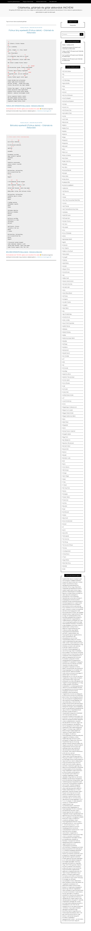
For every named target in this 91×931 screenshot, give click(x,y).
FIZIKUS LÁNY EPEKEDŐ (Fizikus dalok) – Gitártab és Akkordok (25, 106)
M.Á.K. (64, 404)
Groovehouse (66, 272)
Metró (64, 428)
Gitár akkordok (53, 1)
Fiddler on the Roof (67, 251)
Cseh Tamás (65, 206)
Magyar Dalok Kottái (28, 1)
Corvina (64, 203)
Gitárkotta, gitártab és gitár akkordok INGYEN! (45, 7)
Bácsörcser (65, 122)
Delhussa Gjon (66, 218)
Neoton (64, 452)
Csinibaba (65, 212)
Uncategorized (66, 551)
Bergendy (65, 143)
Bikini (63, 149)
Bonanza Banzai (66, 170)
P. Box (64, 482)
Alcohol (64, 92)
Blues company (66, 155)
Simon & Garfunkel (67, 521)
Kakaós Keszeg (66, 332)
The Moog (65, 542)
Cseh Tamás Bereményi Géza (70, 209)
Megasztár (65, 425)
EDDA (64, 236)
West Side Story (66, 563)
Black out (64, 152)
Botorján (64, 173)
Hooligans (65, 299)
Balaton (64, 125)
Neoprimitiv (65, 449)
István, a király (66, 320)
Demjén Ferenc (66, 221)
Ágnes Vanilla (65, 83)
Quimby (64, 503)
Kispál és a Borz (66, 374)
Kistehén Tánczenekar (68, 377)
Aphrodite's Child (66, 113)
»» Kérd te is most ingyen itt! (43, 111)
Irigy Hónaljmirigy (67, 314)
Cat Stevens (65, 191)
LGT (63, 398)
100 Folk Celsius (66, 71)
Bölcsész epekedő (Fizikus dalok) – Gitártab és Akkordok (31, 126)
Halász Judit (65, 278)
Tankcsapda (65, 536)
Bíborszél (64, 146)
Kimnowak (65, 368)
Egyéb (64, 242)
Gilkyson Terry (66, 269)
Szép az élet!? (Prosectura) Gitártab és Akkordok (72, 51)
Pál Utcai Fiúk (66, 488)
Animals (64, 104)
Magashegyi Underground (69, 407)
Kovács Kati (65, 392)
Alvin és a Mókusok (67, 95)
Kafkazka (64, 329)
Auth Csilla (65, 119)
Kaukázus (64, 347)
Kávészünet (65, 350)
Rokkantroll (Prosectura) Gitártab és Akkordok (72, 59)
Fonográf (64, 257)
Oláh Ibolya (65, 470)
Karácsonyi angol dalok (68, 338)
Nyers (63, 464)
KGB (63, 362)
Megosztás (73, 25)
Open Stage (65, 476)
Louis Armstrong (66, 401)
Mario (63, 419)
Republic (64, 506)
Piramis (64, 491)
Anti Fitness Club (66, 110)
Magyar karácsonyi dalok (69, 416)
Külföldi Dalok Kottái (41, 1)
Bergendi (64, 140)
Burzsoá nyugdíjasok (67, 185)
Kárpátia (64, 341)
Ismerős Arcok (66, 317)
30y (63, 74)
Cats (63, 194)
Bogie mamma (66, 161)
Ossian (64, 479)
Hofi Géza (65, 296)
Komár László (66, 380)
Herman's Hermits (67, 284)
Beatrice (64, 134)
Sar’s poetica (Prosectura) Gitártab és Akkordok (72, 55)
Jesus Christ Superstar (68, 323)
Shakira (64, 515)
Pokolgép (65, 494)
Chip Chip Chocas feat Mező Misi (71, 200)
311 (63, 77)
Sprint (63, 530)
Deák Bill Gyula (66, 215)
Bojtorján (64, 164)
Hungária (64, 305)
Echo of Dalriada (66, 233)
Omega (64, 473)
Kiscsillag (64, 371)
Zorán (63, 569)
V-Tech (64, 557)
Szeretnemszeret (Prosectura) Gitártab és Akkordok (71, 48)
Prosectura (65, 500)
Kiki (63, 365)
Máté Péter (65, 422)
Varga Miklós (65, 560)
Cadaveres (65, 188)
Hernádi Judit (66, 287)
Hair (63, 275)
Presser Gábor (66, 497)
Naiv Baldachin (66, 440)
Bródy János (65, 179)
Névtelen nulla (66, 458)
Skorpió (64, 524)
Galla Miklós (65, 263)
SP (63, 527)
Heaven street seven (68, 281)
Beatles (64, 131)
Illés (63, 311)
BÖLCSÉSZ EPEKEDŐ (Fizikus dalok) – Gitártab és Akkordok (24, 252)
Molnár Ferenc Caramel (68, 431)
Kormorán (65, 389)
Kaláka (64, 335)
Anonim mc (65, 107)
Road (63, 509)
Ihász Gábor (65, 308)
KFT (63, 359)
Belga (63, 137)
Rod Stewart (65, 512)
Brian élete (65, 176)
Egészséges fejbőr (67, 239)
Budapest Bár (66, 182)
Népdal (64, 455)
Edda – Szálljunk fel (68, 45)
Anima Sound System (68, 101)
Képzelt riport (66, 353)
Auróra (64, 116)
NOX (63, 461)
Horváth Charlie (66, 302)
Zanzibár (64, 566)
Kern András (65, 356)
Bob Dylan (65, 158)
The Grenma (65, 539)
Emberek (64, 245)
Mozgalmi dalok (66, 434)
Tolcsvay (64, 548)
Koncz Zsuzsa (66, 383)
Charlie (64, 197)
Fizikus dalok (24, 27)
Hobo (63, 290)
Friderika (64, 260)
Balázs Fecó (65, 128)
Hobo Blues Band (67, 293)
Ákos (63, 86)
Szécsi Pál (65, 533)
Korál (63, 386)
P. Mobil (64, 485)
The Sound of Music (67, 545)
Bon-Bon (64, 167)
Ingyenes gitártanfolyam (14, 1)
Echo (63, 230)
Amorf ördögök (66, 98)
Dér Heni (64, 224)
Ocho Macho (65, 467)
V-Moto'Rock (65, 554)
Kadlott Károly (66, 326)
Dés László (65, 227)
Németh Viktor (66, 446)
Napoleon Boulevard (68, 443)
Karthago (64, 344)
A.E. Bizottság (66, 80)
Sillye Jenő (65, 518)
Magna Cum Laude (67, 410)
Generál (64, 266)
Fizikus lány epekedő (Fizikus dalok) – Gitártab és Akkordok (31, 31)
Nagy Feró (65, 437)
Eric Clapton (65, 248)
